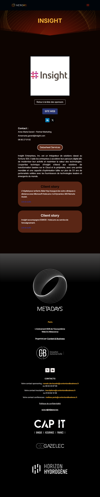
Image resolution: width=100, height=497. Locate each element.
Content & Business (56, 338)
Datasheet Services (50, 147)
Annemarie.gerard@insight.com (31, 135)
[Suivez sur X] (53, 120)
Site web (50, 111)
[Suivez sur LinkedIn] (47, 120)
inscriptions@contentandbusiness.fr (60, 390)
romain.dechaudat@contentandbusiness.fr (61, 383)
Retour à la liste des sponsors (50, 102)
